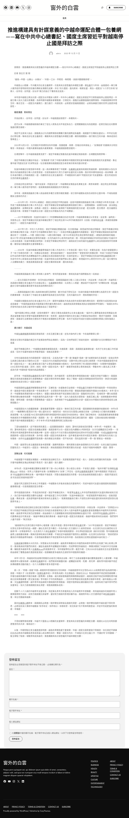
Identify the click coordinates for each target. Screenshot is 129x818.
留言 (11, 669)
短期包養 (42, 573)
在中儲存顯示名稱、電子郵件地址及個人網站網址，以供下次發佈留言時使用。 (48, 733)
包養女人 (78, 492)
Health (94, 768)
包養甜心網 (23, 603)
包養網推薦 (23, 333)
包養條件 (24, 178)
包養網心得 (106, 513)
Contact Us (115, 775)
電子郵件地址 (15, 710)
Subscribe (114, 778)
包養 (89, 85)
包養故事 (18, 543)
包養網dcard (38, 549)
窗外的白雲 (64, 7)
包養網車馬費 (85, 471)
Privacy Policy (116, 765)
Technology (97, 787)
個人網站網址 (14, 721)
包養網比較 (74, 169)
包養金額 (109, 594)
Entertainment (97, 783)
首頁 (64, 18)
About (113, 761)
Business (95, 765)
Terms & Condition (115, 769)
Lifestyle (95, 776)
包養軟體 (28, 438)
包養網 (74, 232)
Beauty (94, 772)
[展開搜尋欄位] (102, 8)
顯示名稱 (13, 699)
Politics (94, 761)
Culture (94, 779)
